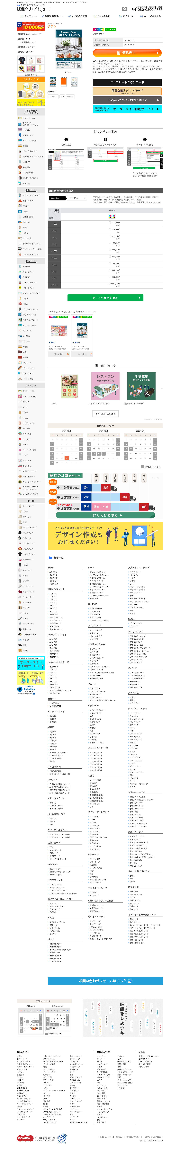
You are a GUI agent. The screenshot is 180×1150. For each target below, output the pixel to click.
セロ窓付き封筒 (55, 758)
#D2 (62, 96)
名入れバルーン (96, 694)
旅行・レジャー (103, 1096)
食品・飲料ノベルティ (138, 871)
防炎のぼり (94, 786)
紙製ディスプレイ (96, 670)
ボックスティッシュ (137, 590)
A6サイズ (53, 600)
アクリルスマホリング (138, 657)
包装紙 (92, 725)
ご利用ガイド (144, 1059)
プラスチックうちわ (57, 922)
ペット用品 (101, 1093)
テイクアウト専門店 (125, 1083)
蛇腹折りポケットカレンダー (61, 872)
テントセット (95, 849)
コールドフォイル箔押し (52, 1114)
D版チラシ (54, 578)
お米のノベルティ (136, 792)
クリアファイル (55, 880)
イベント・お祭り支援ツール (142, 914)
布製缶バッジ (135, 681)
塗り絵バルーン (96, 697)
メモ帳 (132, 581)
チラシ (59, 23)
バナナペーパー (49, 1117)
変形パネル (94, 840)
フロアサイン (95, 817)
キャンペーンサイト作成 (52, 1109)
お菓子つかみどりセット (139, 931)
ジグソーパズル (96, 921)
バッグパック (135, 722)
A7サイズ (53, 603)
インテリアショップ (125, 1072)
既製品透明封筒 (55, 771)
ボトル (132, 743)
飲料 (131, 879)
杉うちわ (53, 934)
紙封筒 (51, 727)
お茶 (98, 1120)
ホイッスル (134, 903)
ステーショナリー (137, 772)
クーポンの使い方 (145, 1062)
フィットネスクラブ (104, 1109)
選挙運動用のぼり (96, 795)
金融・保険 (101, 1099)
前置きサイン (95, 843)
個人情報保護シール (97, 584)
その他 (132, 787)
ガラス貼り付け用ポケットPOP (102, 673)
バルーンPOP (95, 688)
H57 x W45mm (55, 620)
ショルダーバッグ (137, 719)
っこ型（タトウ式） (98, 880)
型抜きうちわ (55, 928)
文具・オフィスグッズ (138, 567)
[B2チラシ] (58, 330)
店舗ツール (31, 261)
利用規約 (119, 1137)
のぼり (91, 775)
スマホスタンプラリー (51, 1112)
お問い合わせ (144, 1067)
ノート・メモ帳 (49, 1064)
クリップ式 (94, 639)
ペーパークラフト (96, 930)
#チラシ (70, 96)
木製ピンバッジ (136, 866)
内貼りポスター (55, 956)
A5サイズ (53, 597)
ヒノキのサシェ (136, 851)
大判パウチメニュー (97, 710)
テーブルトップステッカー (100, 587)
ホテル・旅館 (102, 1088)
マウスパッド (135, 572)
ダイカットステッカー (98, 572)
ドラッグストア (103, 1112)
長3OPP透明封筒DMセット (60, 790)
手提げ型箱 (94, 877)
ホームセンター (103, 1117)
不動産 (99, 1067)
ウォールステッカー (97, 590)
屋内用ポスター (55, 944)
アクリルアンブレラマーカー (141, 648)
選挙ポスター (55, 953)
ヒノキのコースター (137, 836)
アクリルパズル (96, 924)
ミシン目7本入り (96, 767)
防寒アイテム (135, 900)
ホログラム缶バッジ (137, 679)
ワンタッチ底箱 (96, 868)
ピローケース (95, 862)
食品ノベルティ (49, 1120)
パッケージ (93, 854)
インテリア (134, 778)
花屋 (119, 1067)
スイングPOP (94, 625)
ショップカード (55, 850)
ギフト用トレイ (96, 883)
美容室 (99, 1062)
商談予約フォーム (96, 911)
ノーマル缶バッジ (137, 673)
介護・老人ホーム (124, 1062)
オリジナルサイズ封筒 (58, 752)
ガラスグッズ (135, 737)
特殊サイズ (54, 584)
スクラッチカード (56, 806)
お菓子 (132, 876)
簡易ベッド (134, 906)
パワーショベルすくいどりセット (142, 928)
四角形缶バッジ (136, 687)
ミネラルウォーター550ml (60, 834)
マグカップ (134, 749)
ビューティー (75, 1106)
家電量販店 (101, 1069)
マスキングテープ (96, 581)
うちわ (51, 917)
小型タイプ (94, 892)
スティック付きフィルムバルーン (102, 700)
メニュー (46, 1093)
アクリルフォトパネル (138, 654)
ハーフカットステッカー (99, 575)
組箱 (91, 874)
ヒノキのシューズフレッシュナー (142, 857)
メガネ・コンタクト (104, 1075)
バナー (92, 820)
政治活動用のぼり (96, 801)
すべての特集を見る (31, 113)
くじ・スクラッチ (56, 798)
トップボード (95, 649)
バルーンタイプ (96, 636)
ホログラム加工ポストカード (61, 690)
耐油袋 (92, 728)
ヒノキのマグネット (137, 845)
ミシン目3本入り (96, 755)
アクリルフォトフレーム (139, 651)
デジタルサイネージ (97, 888)
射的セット (134, 919)
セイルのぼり (95, 789)
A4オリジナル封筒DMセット (60, 787)
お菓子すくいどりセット (139, 937)
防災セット (134, 892)
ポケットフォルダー (57, 906)
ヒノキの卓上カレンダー (139, 848)
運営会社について (105, 1137)
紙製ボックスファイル (138, 599)
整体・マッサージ (124, 1075)
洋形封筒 (53, 732)
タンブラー (134, 746)
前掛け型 (53, 819)
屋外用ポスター (55, 947)
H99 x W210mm (56, 623)
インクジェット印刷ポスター (61, 950)
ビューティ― (135, 766)
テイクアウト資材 (96, 743)
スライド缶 (134, 703)
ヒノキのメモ (135, 839)
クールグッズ (135, 757)
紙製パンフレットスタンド (100, 667)
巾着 (131, 731)
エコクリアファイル (57, 888)
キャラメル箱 (95, 859)
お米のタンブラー (137, 803)
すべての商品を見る (105, 413)
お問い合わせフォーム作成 (100, 901)
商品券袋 (53, 912)
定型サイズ (54, 667)
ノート (132, 584)
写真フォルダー (55, 909)
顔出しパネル (95, 831)
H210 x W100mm (56, 617)
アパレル (120, 1056)
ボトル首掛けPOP (56, 814)
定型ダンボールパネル (98, 837)
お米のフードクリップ (138, 823)
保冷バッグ (134, 725)
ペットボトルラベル (57, 830)
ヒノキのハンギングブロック (141, 854)
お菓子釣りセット (137, 940)
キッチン (133, 754)
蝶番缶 (132, 700)
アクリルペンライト (137, 660)
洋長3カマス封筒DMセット (60, 784)
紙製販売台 (94, 664)
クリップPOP (95, 661)
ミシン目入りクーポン (98, 748)
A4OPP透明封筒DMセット (60, 793)
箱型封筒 (53, 750)
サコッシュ (134, 716)
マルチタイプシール (97, 578)
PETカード (54, 853)
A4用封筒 (53, 741)
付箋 (131, 596)
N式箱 (92, 871)
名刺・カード (54, 842)
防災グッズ (133, 887)
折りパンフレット (56, 589)
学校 (98, 1083)
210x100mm (54, 651)
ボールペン (134, 575)
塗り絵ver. (53, 722)
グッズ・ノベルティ (137, 708)
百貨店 (99, 1114)
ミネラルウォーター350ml (60, 837)
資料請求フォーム (96, 905)
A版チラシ (53, 572)
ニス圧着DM (54, 703)
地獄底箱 (93, 865)
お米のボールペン (137, 806)
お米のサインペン (137, 809)
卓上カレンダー (55, 869)
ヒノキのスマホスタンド (139, 842)
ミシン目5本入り (96, 761)
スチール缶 (133, 692)
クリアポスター (55, 962)
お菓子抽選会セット (137, 943)
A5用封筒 (53, 744)
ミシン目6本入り (96, 764)
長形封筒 (53, 738)
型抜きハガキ (55, 687)
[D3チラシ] (82, 330)
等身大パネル (95, 828)
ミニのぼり (94, 792)
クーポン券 (21, 1114)
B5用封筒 (53, 747)
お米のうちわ (55, 931)
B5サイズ (53, 606)
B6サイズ (53, 609)
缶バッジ (132, 668)
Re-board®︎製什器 (97, 679)
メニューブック (96, 713)
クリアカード (55, 856)
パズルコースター (96, 927)
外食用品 (93, 740)
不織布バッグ (95, 722)
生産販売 (120, 1088)
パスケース (134, 605)
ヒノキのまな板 (136, 860)
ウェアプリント (136, 740)
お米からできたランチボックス (142, 800)
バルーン (92, 684)
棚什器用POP (95, 655)
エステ (99, 1080)
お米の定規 (134, 812)
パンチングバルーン (97, 691)
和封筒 (52, 761)
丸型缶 (132, 697)
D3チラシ (76, 343)
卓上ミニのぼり (96, 617)
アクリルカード (136, 663)
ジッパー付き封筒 (56, 755)
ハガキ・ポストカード (58, 662)
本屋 (119, 1077)
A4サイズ (53, 594)
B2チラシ (52, 343)
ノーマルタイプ (96, 630)
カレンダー (53, 864)
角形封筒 (53, 735)
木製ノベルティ (135, 832)
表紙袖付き (54, 654)
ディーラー (101, 1056)
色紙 (131, 610)
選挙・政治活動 (103, 1104)
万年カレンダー (55, 875)
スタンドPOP (95, 611)
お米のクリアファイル (138, 826)
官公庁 (99, 1106)
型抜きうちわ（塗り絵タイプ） (101, 939)
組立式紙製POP (96, 609)
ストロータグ (95, 734)
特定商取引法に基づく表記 (152, 1137)
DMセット (53, 779)
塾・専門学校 (102, 1072)
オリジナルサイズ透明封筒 (60, 774)
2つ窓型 (53, 719)
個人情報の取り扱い (133, 1137)
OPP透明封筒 (54, 766)
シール (91, 567)
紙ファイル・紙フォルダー (60, 899)
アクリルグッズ (135, 631)
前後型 (52, 821)
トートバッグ (135, 713)
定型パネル (94, 834)
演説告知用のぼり (96, 798)
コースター (47, 1096)
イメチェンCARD (23, 1091)
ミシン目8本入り (96, 770)
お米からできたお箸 (137, 797)
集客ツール (31, 190)
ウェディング (102, 1064)
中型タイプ (94, 895)
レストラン (101, 1091)
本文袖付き (54, 657)
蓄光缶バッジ (135, 684)
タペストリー (95, 804)
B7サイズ (53, 611)
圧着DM (51, 698)
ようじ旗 (93, 737)
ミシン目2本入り (96, 752)
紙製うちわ (54, 925)
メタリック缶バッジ (137, 676)
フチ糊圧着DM (55, 706)
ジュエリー (101, 1085)
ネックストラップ (137, 608)
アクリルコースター (137, 645)
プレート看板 (95, 825)
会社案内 (20, 1075)
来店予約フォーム (96, 908)
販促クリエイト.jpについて (149, 1056)
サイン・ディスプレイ (98, 812)
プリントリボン (96, 719)
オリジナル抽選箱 (56, 809)
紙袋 (91, 716)
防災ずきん (134, 909)
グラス (132, 751)
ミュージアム (122, 1085)
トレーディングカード (58, 859)
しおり (132, 613)
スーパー (100, 1059)
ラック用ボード (96, 676)
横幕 (91, 807)
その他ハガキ (55, 693)
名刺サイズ (54, 614)
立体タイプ (94, 633)
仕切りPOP (94, 652)
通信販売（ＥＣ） (104, 1077)
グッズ (31, 501)
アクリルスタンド (137, 639)
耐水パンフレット (56, 629)
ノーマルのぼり (96, 780)
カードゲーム (95, 933)
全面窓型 (53, 716)
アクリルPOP (95, 614)
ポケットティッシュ (137, 587)
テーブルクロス (96, 846)
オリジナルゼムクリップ (139, 602)
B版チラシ (54, 575)
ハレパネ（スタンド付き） (100, 620)
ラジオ (132, 897)
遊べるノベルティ (96, 916)
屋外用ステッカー (96, 593)
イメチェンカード (56, 711)
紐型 (51, 824)
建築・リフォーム (124, 1069)
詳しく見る (59, 354)
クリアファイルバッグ (58, 891)
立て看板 (93, 822)
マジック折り (55, 626)
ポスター (52, 939)
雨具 (131, 775)
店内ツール (93, 705)
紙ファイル (54, 903)
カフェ (119, 1059)
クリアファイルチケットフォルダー (63, 893)
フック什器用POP (97, 658)
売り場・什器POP (96, 644)
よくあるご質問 (144, 1064)
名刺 (51, 847)
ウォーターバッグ (137, 894)
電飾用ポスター (55, 959)
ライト (132, 781)
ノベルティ (31, 386)
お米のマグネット (137, 818)
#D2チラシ (53, 96)
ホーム (50, 23)
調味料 (132, 882)
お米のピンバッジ (137, 821)
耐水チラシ (54, 581)
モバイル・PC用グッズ (139, 784)
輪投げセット (135, 922)
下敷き (132, 578)
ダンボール (134, 626)
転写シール (94, 599)
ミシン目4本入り (96, 758)
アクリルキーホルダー (138, 636)
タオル (132, 763)
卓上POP (92, 604)
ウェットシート (136, 593)
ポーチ (132, 728)
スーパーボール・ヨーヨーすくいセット (145, 925)
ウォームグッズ (136, 760)
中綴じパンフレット (57, 634)
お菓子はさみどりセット (139, 934)
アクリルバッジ (136, 642)
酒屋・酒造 (121, 1064)
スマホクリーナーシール (99, 596)
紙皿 (91, 731)
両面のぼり (94, 783)
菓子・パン (101, 1122)
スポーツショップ (124, 1080)
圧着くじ (53, 803)
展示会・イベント (104, 1101)
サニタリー (134, 769)
